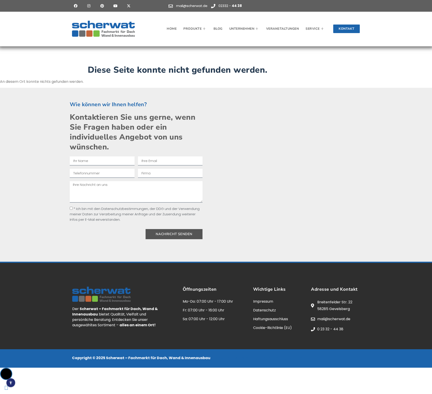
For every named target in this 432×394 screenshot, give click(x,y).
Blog (218, 29)
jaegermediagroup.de (281, 357)
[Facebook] (75, 5)
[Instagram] (88, 5)
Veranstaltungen (282, 29)
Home (172, 29)
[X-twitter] (128, 5)
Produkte (192, 29)
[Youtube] (115, 5)
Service (313, 29)
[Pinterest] (102, 5)
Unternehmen (241, 29)
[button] (6, 374)
